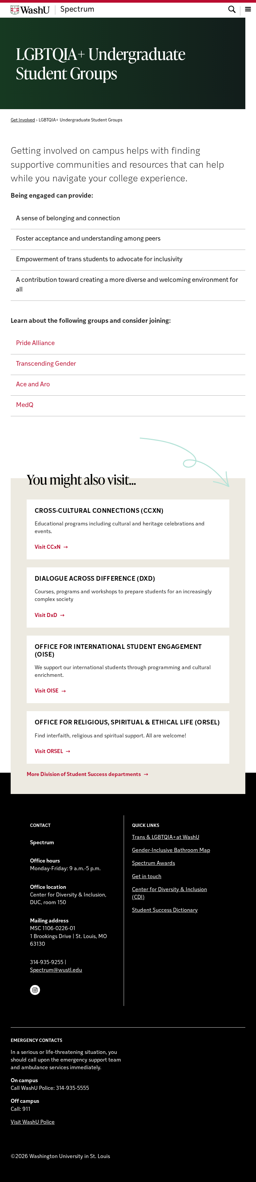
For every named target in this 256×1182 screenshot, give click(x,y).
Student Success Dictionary (165, 910)
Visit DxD (46, 615)
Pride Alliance (35, 343)
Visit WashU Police (33, 1122)
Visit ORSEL (49, 751)
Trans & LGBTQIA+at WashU (165, 837)
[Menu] (248, 10)
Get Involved (23, 120)
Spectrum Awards (153, 863)
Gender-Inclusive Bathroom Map (171, 850)
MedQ (24, 405)
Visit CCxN (48, 547)
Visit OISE (47, 691)
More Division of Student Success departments (84, 774)
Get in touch (146, 877)
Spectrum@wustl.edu (56, 970)
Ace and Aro (33, 385)
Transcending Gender (46, 364)
